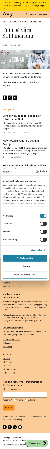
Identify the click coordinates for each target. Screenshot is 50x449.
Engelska (31, 400)
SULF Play (6, 366)
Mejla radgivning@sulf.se (13, 302)
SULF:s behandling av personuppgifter (18, 445)
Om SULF (6, 358)
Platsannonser (8, 343)
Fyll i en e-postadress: (11, 389)
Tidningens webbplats (11, 339)
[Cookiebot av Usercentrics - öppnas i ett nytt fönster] (36, 172)
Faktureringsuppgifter (11, 286)
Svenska (19, 400)
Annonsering (7, 346)
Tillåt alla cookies (25, 258)
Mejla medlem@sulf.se (12, 315)
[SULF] (8, 14)
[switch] (43, 224)
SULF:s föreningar (10, 369)
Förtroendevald (9, 373)
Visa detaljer (36, 250)
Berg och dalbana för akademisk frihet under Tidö (22, 117)
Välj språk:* (7, 400)
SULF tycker (7, 362)
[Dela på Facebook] (5, 98)
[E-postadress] (15, 98)
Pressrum (6, 283)
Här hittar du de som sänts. (16, 82)
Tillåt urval (25, 266)
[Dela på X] (10, 98)
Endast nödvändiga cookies (25, 275)
